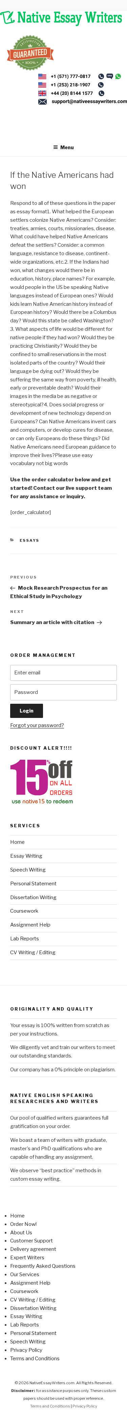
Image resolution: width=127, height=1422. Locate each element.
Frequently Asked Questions (43, 1266)
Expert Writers (27, 1258)
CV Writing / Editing (33, 952)
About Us (21, 1233)
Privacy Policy (26, 1350)
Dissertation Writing (33, 897)
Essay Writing (26, 856)
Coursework (24, 911)
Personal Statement (33, 884)
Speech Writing (28, 870)
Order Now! (23, 1224)
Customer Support (31, 1241)
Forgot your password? (37, 725)
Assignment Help (30, 925)
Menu (67, 147)
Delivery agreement (33, 1249)
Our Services (24, 1274)
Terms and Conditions (35, 1359)
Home (17, 842)
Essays (30, 540)
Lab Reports (24, 939)
